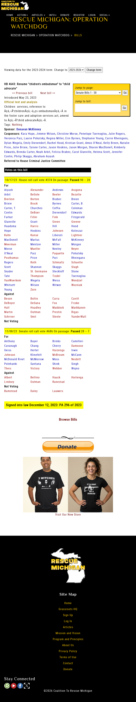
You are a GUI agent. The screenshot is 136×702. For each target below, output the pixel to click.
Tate (7, 276)
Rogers (8, 262)
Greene (76, 222)
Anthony (9, 341)
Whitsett (9, 285)
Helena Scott (101, 152)
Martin (8, 312)
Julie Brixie (20, 147)
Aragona (76, 190)
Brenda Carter (26, 152)
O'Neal (8, 253)
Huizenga (58, 350)
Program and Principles (68, 639)
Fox (54, 303)
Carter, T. (10, 208)
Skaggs (57, 267)
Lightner (76, 235)
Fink (55, 217)
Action (21, 15)
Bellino (35, 377)
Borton (34, 199)
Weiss (56, 280)
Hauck (56, 377)
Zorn (33, 289)
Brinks (56, 341)
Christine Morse (67, 134)
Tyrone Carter (38, 147)
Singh (75, 364)
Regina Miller (55, 138)
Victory (35, 368)
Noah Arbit (43, 152)
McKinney (77, 240)
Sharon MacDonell (100, 147)
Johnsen (57, 231)
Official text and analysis (20, 102)
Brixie (8, 203)
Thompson (37, 276)
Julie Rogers (116, 134)
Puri (55, 258)
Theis (7, 368)
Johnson (9, 355)
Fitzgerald (78, 217)
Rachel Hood (55, 143)
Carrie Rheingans (116, 138)
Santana (35, 364)
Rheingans (78, 258)
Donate (65, 15)
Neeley (56, 249)
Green (56, 222)
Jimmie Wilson (45, 134)
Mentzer (35, 244)
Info (52, 15)
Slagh (75, 267)
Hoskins (35, 231)
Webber (57, 368)
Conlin (8, 212)
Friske (75, 303)
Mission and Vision (68, 633)
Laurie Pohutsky (34, 138)
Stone (75, 271)
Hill (54, 226)
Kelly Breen (110, 143)
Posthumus (11, 258)
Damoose (77, 346)
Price (33, 258)
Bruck (34, 203)
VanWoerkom (12, 280)
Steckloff (58, 271)
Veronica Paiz (13, 138)
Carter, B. (77, 203)
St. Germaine (38, 271)
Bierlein (9, 199)
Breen (75, 199)
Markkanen (78, 307)
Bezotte (76, 194)
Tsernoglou (78, 276)
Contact (68, 663)
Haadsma (10, 226)
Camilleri (77, 341)
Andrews (57, 190)
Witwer (56, 285)
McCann (76, 355)
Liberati (57, 235)
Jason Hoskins (57, 147)
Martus (34, 240)
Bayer (34, 341)
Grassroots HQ (68, 609)
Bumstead (10, 391)
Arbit (7, 194)
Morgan (76, 244)
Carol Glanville (82, 152)
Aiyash (8, 190)
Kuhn (7, 235)
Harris (34, 226)
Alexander (37, 190)
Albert (8, 377)
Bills (78, 35)
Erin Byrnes (72, 138)
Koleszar (77, 231)
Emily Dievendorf (35, 143)
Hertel (34, 350)
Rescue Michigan (23, 35)
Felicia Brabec (61, 152)
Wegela (35, 280)
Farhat (8, 217)
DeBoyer (9, 303)
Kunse (34, 235)
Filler (33, 217)
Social (104, 15)
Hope (7, 231)
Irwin (74, 350)
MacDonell (11, 240)
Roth (33, 262)
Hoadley (35, 307)
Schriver (9, 316)
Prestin (57, 312)
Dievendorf (59, 212)
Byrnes (56, 203)
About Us (68, 645)
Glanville (10, 222)
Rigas (75, 312)
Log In (68, 621)
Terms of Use (68, 657)
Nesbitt (76, 359)
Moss (55, 359)
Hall (7, 307)
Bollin (34, 298)
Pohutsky (77, 253)
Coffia (56, 208)
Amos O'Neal (93, 143)
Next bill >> (47, 93)
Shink (56, 364)
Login (92, 15)
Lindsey (9, 382)
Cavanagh (10, 346)
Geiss (7, 350)
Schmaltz (58, 262)
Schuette (77, 262)
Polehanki (10, 364)
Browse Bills (68, 419)
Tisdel (56, 276)
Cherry (56, 346)
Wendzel (76, 280)
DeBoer (35, 212)
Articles (37, 15)
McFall (56, 240)
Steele (56, 316)
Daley (34, 391)
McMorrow (37, 359)
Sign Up (68, 615)
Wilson (34, 285)
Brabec (56, 199)
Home (9, 15)
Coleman (77, 208)
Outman (35, 312)
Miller (56, 244)
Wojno (75, 368)
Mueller (35, 249)
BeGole (35, 194)
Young (8, 289)
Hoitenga (77, 377)
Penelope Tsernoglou (93, 134)
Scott (7, 267)
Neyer (75, 249)
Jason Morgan (78, 147)
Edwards (76, 212)
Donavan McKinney (28, 129)
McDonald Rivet (14, 359)
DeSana (35, 303)
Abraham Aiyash (44, 156)
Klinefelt (36, 355)
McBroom (58, 355)
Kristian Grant (74, 143)
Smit (33, 316)
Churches (36, 208)
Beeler (56, 194)
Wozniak (76, 285)
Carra (56, 298)
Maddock (58, 307)
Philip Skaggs (23, 156)
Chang (34, 346)
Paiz (33, 253)
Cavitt (75, 298)
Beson (8, 298)
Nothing (17, 125)
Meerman (10, 244)
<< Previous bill (22, 93)
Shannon (36, 267)
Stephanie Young (93, 138)
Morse (8, 249)
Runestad (58, 382)
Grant (34, 222)
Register (78, 15)
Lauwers (57, 391)
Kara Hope (28, 134)
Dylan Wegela (13, 143)
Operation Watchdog (54, 35)
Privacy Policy (68, 651)
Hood (74, 226)
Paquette (58, 253)
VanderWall (78, 316)
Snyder (8, 271)
